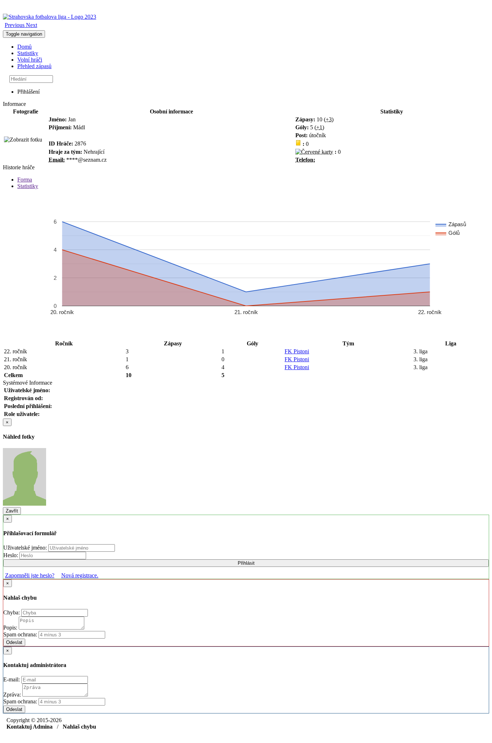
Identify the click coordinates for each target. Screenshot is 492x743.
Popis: (11, 628)
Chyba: (12, 612)
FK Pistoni (297, 351)
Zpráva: (12, 694)
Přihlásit (246, 563)
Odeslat (14, 642)
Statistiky (27, 53)
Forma (24, 179)
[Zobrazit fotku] (23, 139)
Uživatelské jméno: (25, 548)
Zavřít (12, 511)
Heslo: (11, 555)
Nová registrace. (79, 575)
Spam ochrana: (20, 634)
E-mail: (12, 679)
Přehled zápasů (34, 66)
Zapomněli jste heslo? (29, 575)
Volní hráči (29, 60)
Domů (24, 47)
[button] (15, 25)
